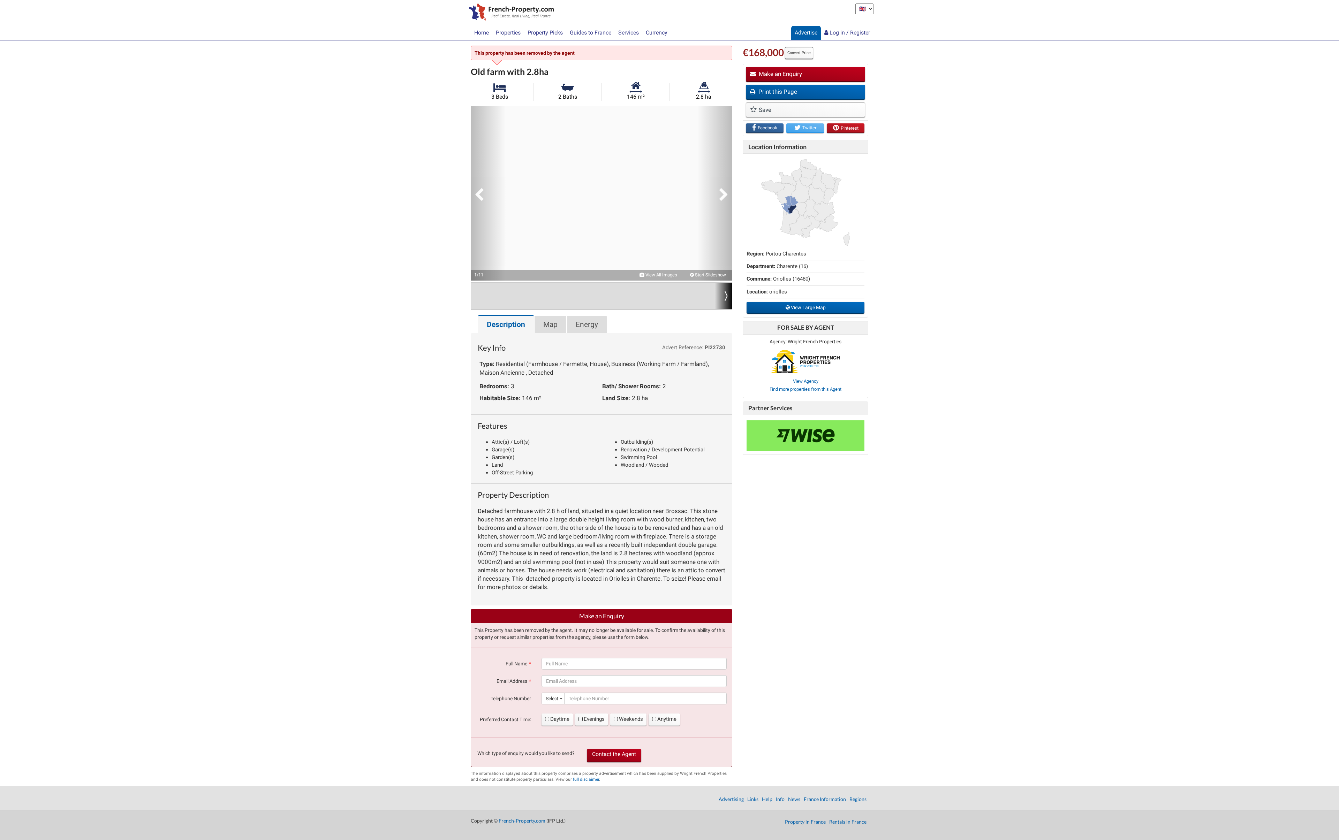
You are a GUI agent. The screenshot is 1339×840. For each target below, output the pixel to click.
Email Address (512, 681)
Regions (858, 799)
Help (767, 799)
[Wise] (805, 435)
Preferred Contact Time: (505, 719)
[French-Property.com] (510, 13)
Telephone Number (511, 698)
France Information (825, 799)
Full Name (516, 663)
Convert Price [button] (799, 53)
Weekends (631, 719)
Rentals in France (848, 822)
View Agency (805, 381)
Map (550, 324)
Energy (587, 324)
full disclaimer (586, 779)
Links (752, 799)
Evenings (594, 719)
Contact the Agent (614, 754)
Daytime (559, 719)
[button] (488, 193)
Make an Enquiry (779, 73)
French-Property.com (522, 821)
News (794, 799)
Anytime (666, 719)
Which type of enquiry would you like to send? (526, 753)
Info (780, 799)
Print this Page (777, 91)
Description (506, 324)
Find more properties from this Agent (805, 389)
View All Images (660, 274)
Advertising (731, 799)
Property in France (805, 822)
